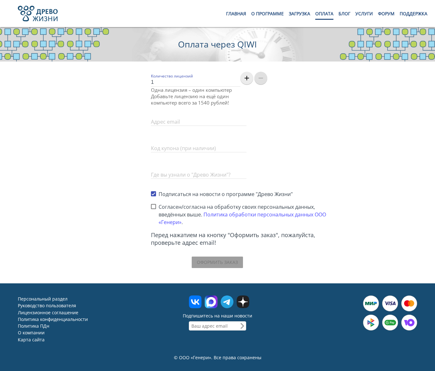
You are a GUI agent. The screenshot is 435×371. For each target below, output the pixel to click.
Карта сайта (31, 340)
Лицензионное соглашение (48, 312)
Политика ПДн (33, 326)
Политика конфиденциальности (53, 319)
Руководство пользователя (47, 306)
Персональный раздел (43, 299)
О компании (31, 333)
